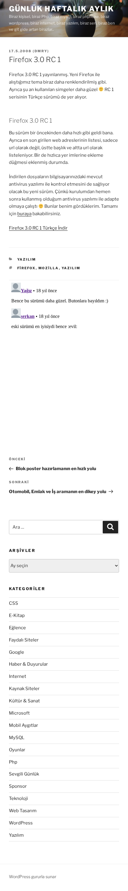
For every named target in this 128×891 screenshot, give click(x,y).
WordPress (21, 823)
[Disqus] (64, 355)
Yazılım (26, 259)
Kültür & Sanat (24, 701)
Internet (17, 676)
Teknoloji (18, 798)
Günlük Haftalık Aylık (61, 8)
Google (16, 652)
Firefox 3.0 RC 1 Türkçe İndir (38, 228)
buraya (24, 213)
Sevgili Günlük (24, 774)
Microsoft (19, 713)
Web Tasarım (23, 810)
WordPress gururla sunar (32, 876)
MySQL (16, 737)
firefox (26, 268)
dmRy (41, 51)
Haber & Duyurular (28, 664)
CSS (13, 603)
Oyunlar (17, 749)
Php (13, 762)
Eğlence (17, 627)
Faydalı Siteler (24, 640)
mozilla (48, 268)
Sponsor (18, 786)
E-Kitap (17, 615)
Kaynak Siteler (24, 688)
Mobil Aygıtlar (23, 725)
